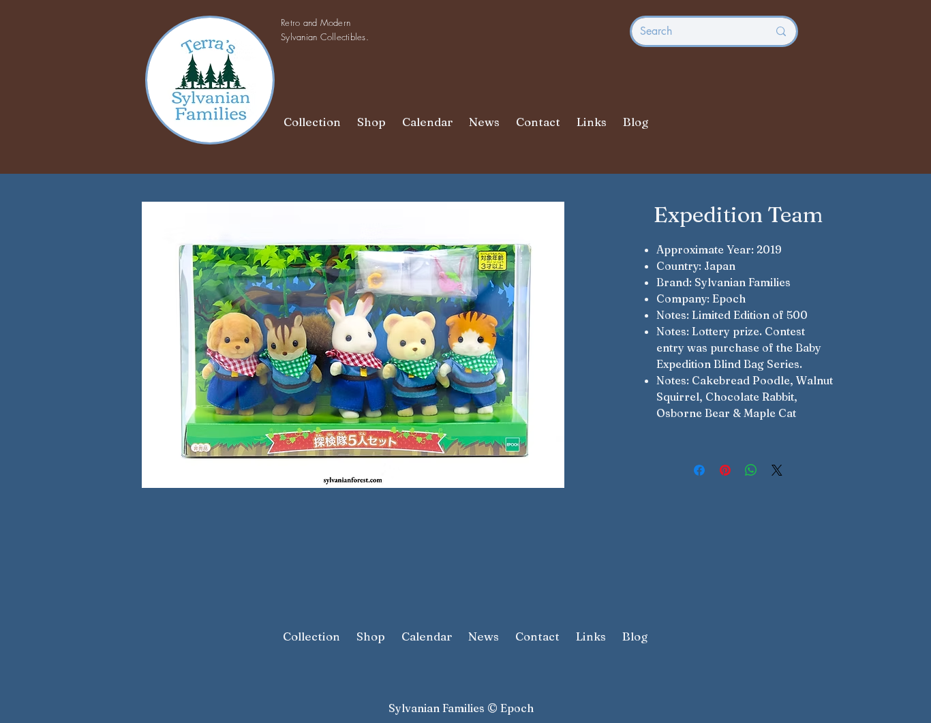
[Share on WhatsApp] (751, 470)
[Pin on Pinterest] (725, 470)
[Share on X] (777, 470)
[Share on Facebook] (699, 470)
